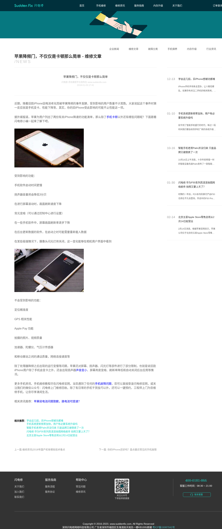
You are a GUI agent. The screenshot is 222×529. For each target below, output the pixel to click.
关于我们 (177, 5)
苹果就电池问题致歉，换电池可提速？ (57, 401)
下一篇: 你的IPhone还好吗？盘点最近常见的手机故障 (128, 449)
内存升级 (158, 5)
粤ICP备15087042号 (163, 527)
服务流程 (50, 486)
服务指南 (139, 5)
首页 (81, 5)
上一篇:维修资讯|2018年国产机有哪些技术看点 (39, 449)
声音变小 (81, 370)
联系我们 (19, 497)
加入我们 (19, 491)
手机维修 (101, 5)
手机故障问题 (103, 383)
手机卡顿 (112, 117)
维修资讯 (120, 5)
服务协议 (50, 491)
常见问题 (81, 486)
